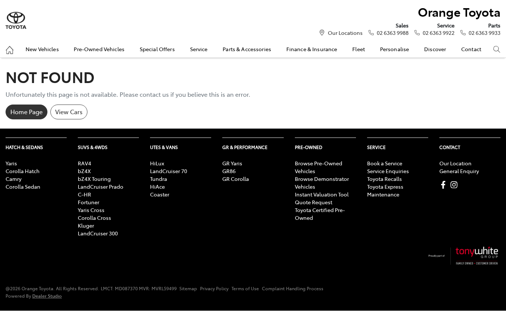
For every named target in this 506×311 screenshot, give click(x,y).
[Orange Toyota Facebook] (444, 185)
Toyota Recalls (384, 178)
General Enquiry (459, 171)
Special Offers (157, 49)
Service (199, 49)
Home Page (26, 111)
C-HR (84, 194)
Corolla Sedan (23, 186)
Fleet (358, 49)
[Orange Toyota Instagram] (455, 185)
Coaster (159, 194)
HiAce (157, 186)
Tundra (158, 178)
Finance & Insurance (311, 49)
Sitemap (188, 288)
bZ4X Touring (94, 178)
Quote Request (313, 202)
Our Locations (345, 32)
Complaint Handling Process (292, 288)
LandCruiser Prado (100, 186)
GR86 (229, 171)
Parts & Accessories (247, 49)
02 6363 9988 (393, 32)
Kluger (86, 225)
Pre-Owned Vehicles (99, 49)
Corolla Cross (94, 217)
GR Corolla (235, 178)
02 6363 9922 (439, 32)
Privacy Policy (214, 288)
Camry (13, 178)
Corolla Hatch (23, 171)
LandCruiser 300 (98, 233)
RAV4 (84, 163)
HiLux (157, 163)
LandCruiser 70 (168, 171)
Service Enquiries (388, 171)
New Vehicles (42, 49)
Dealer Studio (47, 295)
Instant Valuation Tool (322, 194)
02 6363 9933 (484, 32)
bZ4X (84, 171)
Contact (471, 49)
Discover (435, 49)
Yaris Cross (91, 210)
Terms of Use (245, 288)
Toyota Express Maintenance (385, 190)
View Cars (69, 111)
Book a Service (384, 163)
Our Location (455, 163)
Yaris (11, 163)
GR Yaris (232, 163)
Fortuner (88, 202)
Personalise (394, 49)
